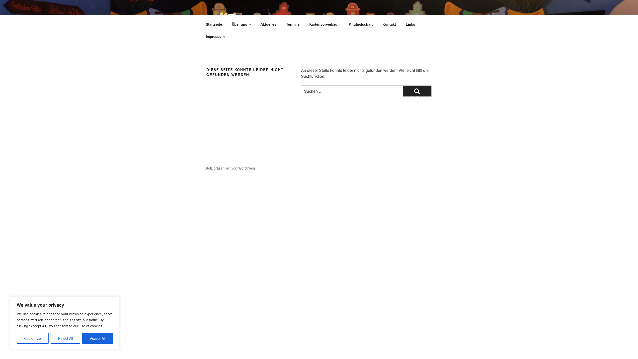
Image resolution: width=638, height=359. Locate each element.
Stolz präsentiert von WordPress (230, 168)
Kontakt (389, 24)
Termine (293, 24)
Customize (32, 338)
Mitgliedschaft (360, 24)
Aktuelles (268, 24)
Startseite (214, 24)
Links (410, 24)
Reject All (65, 338)
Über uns (239, 24)
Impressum (215, 36)
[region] (65, 323)
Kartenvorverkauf (324, 24)
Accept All (97, 338)
